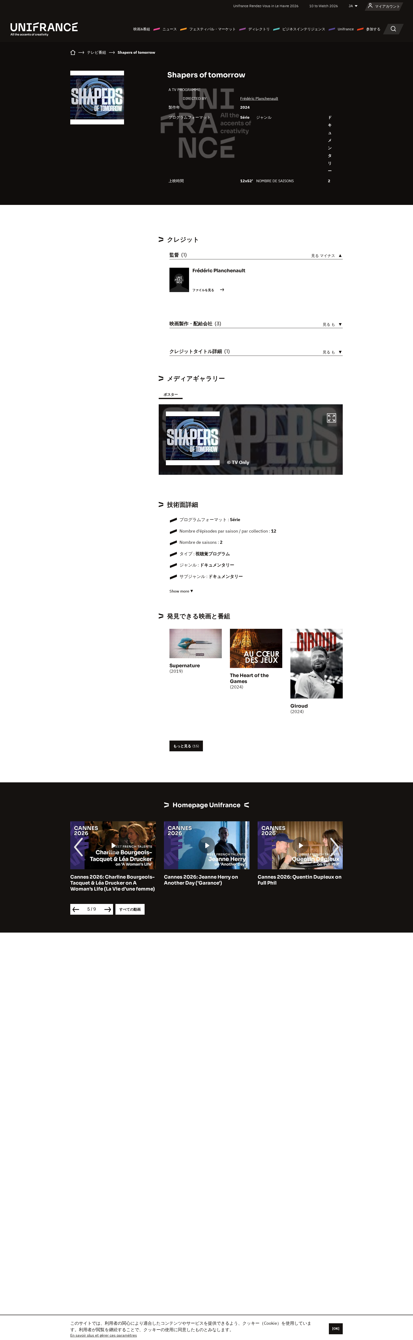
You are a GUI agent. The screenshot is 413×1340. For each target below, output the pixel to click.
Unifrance (346, 29)
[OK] (335, 1328)
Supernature (184, 666)
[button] (331, 418)
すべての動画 (130, 909)
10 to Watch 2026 (323, 6)
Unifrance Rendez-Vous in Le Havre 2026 (266, 6)
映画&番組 (141, 29)
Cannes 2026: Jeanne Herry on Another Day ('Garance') (201, 880)
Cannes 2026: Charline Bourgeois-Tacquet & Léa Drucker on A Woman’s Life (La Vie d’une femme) (112, 883)
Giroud (299, 706)
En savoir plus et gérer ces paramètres (103, 1335)
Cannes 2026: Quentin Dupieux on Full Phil (300, 880)
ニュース (170, 29)
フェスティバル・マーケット (212, 29)
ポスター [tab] (170, 394)
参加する (373, 29)
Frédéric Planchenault (259, 98)
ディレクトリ (259, 29)
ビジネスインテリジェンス (303, 29)
